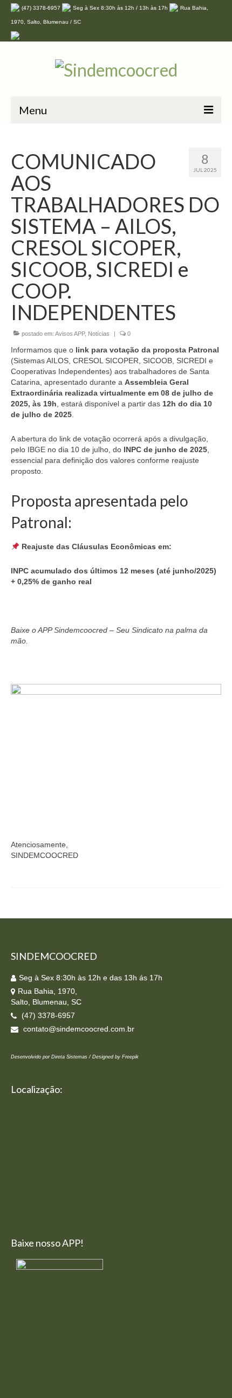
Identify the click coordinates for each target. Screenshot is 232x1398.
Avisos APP (70, 333)
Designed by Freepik (115, 1057)
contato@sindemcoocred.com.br (77, 1029)
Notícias (99, 333)
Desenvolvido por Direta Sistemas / (51, 1057)
